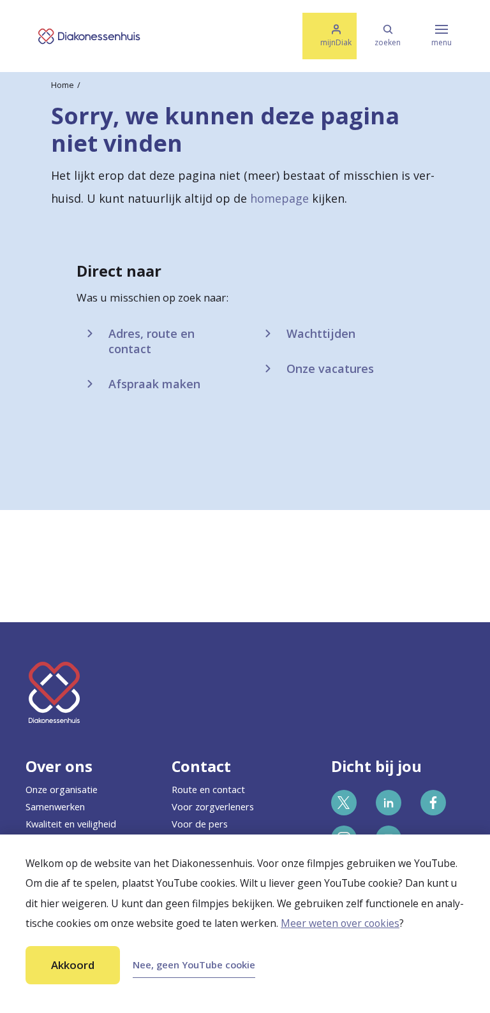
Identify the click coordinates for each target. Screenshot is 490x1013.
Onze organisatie (62, 789)
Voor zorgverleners (213, 806)
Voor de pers (200, 823)
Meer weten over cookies (340, 923)
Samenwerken (55, 806)
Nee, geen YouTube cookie (194, 964)
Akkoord (72, 965)
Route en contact (208, 789)
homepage (279, 198)
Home (62, 85)
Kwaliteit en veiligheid (71, 823)
